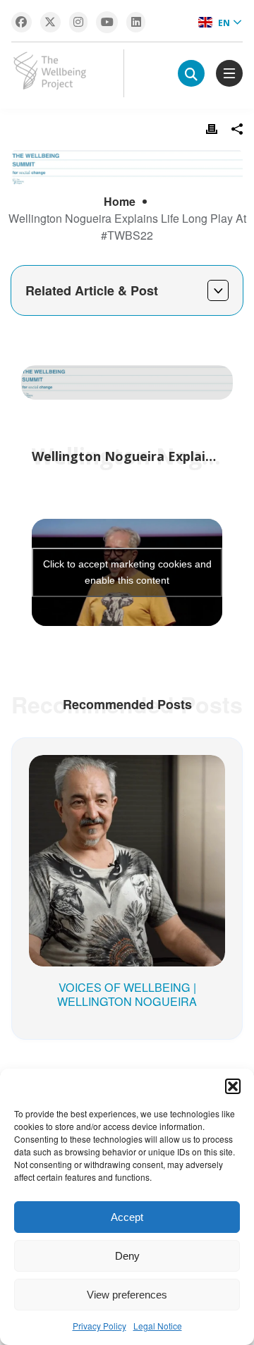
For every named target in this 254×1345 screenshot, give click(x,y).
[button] (233, 1086)
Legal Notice (157, 1326)
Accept (127, 1217)
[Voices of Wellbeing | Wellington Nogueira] (127, 776)
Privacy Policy (99, 1326)
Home (119, 201)
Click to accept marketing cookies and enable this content (127, 572)
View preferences (127, 1295)
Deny (127, 1256)
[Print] (211, 129)
